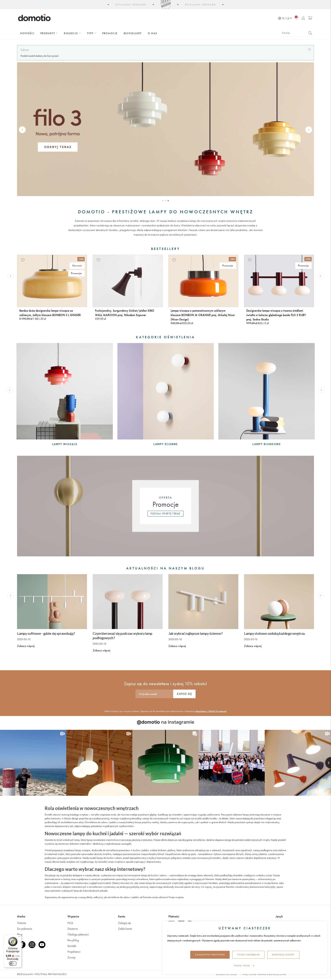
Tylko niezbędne (248, 954)
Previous (22, 129)
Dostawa (72, 929)
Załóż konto (125, 929)
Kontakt (71, 946)
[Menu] (19, 937)
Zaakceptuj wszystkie (210, 954)
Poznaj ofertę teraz (165, 513)
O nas (152, 33)
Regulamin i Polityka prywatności (42, 974)
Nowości (27, 33)
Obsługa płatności (78, 934)
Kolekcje (71, 33)
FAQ (70, 923)
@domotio (148, 722)
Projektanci (73, 952)
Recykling (73, 940)
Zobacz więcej (25, 646)
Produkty (48, 33)
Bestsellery (133, 33)
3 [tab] (168, 200)
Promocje (110, 33)
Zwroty (71, 957)
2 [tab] (165, 200)
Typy (90, 33)
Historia (21, 923)
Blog (19, 934)
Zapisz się (184, 694)
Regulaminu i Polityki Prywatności (211, 711)
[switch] (13, 963)
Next (308, 129)
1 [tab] (162, 200)
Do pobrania (24, 929)
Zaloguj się (124, 923)
